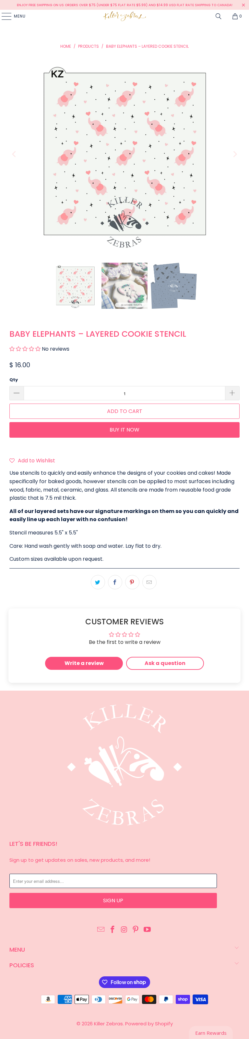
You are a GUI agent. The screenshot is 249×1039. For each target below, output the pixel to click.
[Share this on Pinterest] (132, 582)
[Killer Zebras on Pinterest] (136, 930)
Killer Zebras (108, 1023)
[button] (25, 349)
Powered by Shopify (149, 1023)
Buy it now (124, 429)
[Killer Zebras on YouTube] (147, 930)
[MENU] (3, 16)
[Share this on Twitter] (98, 582)
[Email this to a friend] (149, 582)
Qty (13, 380)
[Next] (235, 154)
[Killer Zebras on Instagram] (124, 930)
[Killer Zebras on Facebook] (112, 930)
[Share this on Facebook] (115, 582)
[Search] (218, 16)
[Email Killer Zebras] (101, 930)
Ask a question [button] (165, 663)
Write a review (84, 663)
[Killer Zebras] (124, 16)
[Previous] (14, 154)
